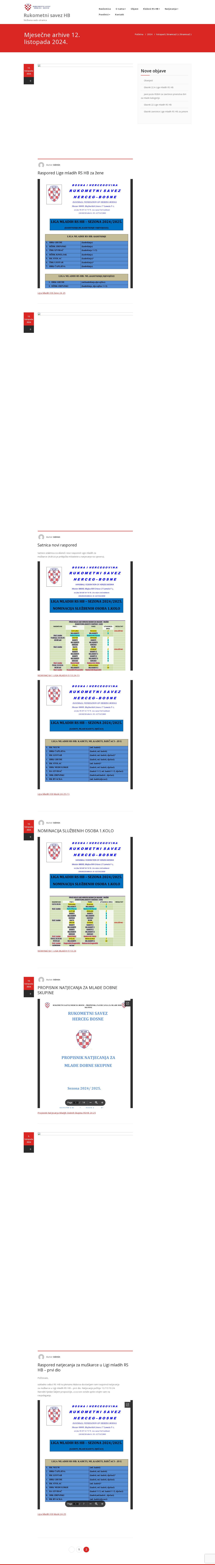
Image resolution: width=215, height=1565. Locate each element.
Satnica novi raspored (57, 545)
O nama (120, 8)
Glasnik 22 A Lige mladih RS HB (158, 87)
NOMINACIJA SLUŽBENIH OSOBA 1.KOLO (76, 830)
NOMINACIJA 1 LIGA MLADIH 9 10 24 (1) (59, 675)
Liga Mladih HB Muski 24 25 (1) (53, 793)
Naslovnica (105, 8)
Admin (56, 164)
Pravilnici (104, 14)
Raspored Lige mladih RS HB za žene (71, 173)
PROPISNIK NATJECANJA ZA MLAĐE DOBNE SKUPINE (77, 990)
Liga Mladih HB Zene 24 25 (51, 292)
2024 (149, 34)
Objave (134, 8)
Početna (139, 34)
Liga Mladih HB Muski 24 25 (52, 1514)
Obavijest (148, 80)
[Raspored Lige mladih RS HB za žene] (85, 112)
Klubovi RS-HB (150, 8)
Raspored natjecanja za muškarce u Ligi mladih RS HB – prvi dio (83, 1367)
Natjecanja (171, 8)
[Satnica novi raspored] (85, 423)
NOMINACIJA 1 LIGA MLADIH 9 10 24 (57, 950)
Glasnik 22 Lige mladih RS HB (158, 104)
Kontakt (119, 14)
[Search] (130, 14)
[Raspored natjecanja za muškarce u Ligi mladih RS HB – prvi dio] (85, 1243)
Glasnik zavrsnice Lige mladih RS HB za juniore (166, 111)
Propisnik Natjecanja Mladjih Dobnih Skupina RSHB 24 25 (67, 1112)
